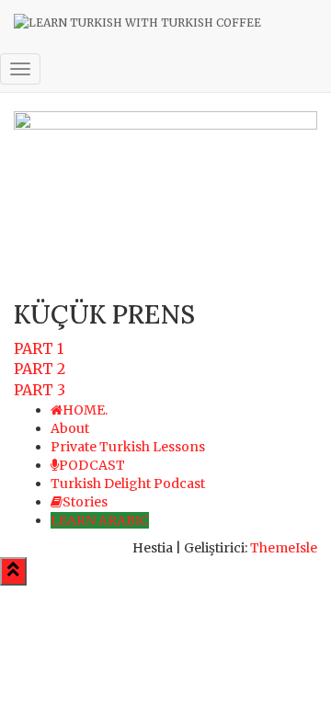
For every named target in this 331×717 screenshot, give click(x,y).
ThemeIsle (283, 548)
